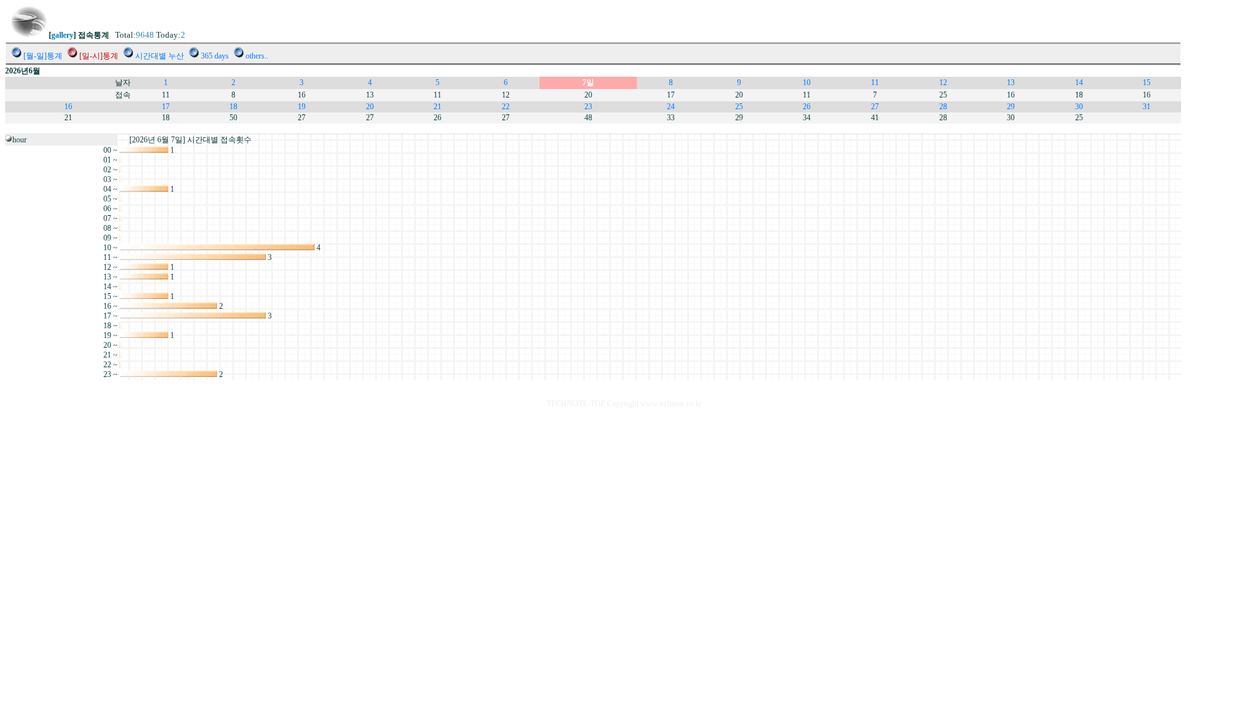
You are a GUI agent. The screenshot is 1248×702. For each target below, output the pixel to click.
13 (1011, 82)
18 (233, 106)
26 (807, 106)
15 (1146, 82)
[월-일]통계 (42, 55)
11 (875, 82)
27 (875, 106)
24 (671, 106)
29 (1011, 106)
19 (302, 106)
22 (506, 106)
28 (943, 106)
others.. (257, 55)
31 (1146, 106)
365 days (215, 55)
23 (588, 106)
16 (68, 106)
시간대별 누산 (159, 55)
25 (739, 106)
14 (1079, 82)
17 (166, 106)
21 (437, 106)
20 (370, 106)
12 (943, 82)
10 (807, 82)
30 (1079, 106)
